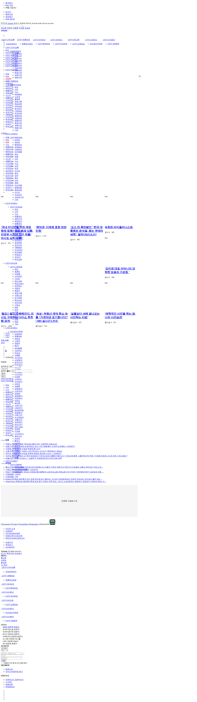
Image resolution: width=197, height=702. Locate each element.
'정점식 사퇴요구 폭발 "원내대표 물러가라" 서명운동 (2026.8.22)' (31, 444)
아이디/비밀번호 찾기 (14, 672)
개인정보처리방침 (12, 533)
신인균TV (19, 374)
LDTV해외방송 (16, 138)
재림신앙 (18, 77)
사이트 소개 (10, 529)
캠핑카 (17, 291)
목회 (16, 307)
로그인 (8, 12)
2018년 (17, 140)
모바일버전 (10, 547)
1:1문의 (18, 474)
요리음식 (18, 240)
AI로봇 (17, 274)
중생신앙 (18, 73)
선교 (16, 164)
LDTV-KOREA (11, 203)
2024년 (17, 142)
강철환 (17, 386)
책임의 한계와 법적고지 (15, 538)
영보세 (17, 339)
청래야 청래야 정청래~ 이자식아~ (22, 470)
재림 (16, 322)
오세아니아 (19, 197)
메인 (7, 50)
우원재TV (19, 422)
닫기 (3, 376)
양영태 (17, 394)
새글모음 (9, 684)
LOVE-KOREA (11, 328)
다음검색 (9, 357)
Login (3, 660)
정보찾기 (9, 17)
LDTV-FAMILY (11, 461)
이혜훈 (15, 28)
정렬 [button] (3, 340)
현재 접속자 (11, 627)
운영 (16, 315)
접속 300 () (10, 19)
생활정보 (18, 231)
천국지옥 (18, 113)
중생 (16, 317)
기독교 (17, 305)
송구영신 (18, 109)
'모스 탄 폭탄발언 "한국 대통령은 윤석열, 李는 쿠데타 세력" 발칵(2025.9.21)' (86, 231)
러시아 (17, 171)
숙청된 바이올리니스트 (119, 227)
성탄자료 (18, 106)
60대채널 (18, 94)
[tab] (98, 567)
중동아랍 (18, 190)
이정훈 (17, 377)
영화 (16, 157)
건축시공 (18, 295)
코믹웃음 (18, 243)
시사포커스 (19, 434)
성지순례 (18, 303)
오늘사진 (18, 56)
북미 (16, 178)
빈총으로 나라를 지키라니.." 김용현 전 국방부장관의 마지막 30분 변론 (33, 458)
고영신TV (19, 405)
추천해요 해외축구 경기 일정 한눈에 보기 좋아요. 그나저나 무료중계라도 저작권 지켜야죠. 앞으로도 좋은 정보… (53, 479)
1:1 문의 (8, 682)
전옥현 (17, 429)
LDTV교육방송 (16, 267)
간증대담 (18, 70)
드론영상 (18, 286)
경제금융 (18, 226)
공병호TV (19, 389)
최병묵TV (19, 396)
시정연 (17, 341)
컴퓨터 (17, 272)
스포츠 (17, 97)
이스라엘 (18, 185)
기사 (16, 92)
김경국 (17, 439)
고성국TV (19, 391)
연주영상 (18, 238)
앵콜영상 (18, 216)
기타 (16, 130)
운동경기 (18, 255)
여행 (16, 312)
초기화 (7, 333)
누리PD (18, 370)
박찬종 (17, 403)
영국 (16, 169)
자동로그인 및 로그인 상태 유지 (15, 663)
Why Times (19, 427)
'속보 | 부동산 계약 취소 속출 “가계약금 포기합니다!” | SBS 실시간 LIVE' (52, 317)
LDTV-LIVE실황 (12, 48)
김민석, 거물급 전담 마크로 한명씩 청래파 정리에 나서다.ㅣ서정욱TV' (33, 454)
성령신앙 (18, 75)
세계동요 (18, 147)
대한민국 (18, 219)
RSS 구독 (9, 5)
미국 (16, 166)
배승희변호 (19, 410)
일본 (16, 176)
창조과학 (18, 104)
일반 (16, 310)
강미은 (17, 384)
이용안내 (9, 542)
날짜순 (7, 335)
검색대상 (4, 366)
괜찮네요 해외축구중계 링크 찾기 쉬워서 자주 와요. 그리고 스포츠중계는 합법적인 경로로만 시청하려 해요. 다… (55, 481)
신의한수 (18, 379)
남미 (16, 180)
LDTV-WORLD (11, 134)
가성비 (17, 279)
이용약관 (9, 531)
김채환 (17, 355)
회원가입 (9, 14)
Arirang (10, 23)
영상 (16, 87)
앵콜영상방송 (15, 85)
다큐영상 (18, 149)
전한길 (17, 401)
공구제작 (18, 298)
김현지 (9, 28)
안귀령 (21, 28)
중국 (16, 173)
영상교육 (18, 281)
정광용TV (19, 413)
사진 (16, 90)
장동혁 (27, 28)
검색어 (5, 371)
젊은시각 (18, 436)
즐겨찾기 (9, 3)
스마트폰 (18, 276)
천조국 (17, 353)
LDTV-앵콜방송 (11, 81)
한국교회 (18, 259)
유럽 (16, 183)
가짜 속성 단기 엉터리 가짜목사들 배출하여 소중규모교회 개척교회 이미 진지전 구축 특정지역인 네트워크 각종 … (54, 472)
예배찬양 (18, 116)
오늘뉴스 (18, 58)
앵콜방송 (18, 336)
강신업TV (19, 358)
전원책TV (19, 398)
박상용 (3, 28)
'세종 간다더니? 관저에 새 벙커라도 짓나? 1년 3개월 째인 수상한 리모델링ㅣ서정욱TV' (40, 446)
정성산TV (19, 425)
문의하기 (9, 545)
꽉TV (17, 346)
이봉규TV (19, 420)
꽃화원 (17, 99)
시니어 (17, 228)
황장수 (17, 441)
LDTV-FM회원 (16, 465)
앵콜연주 (18, 121)
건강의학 (18, 233)
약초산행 (18, 101)
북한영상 (18, 221)
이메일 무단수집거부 (13, 536)
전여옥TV (19, 365)
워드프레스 (19, 284)
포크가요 (18, 245)
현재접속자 (10, 687)
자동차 (17, 288)
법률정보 (18, 224)
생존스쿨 (18, 293)
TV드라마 (19, 250)
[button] (3, 343)
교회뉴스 (18, 63)
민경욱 (17, 431)
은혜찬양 (18, 118)
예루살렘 (18, 188)
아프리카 (18, 195)
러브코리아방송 (16, 331)
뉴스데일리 (19, 417)
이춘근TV (19, 415)
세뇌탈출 (18, 348)
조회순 (7, 337)
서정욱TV (19, 360)
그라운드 (18, 351)
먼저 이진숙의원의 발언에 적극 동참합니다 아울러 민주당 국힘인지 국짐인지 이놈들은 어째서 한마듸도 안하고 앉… (54, 467)
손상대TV (19, 382)
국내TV (18, 257)
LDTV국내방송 (16, 207)
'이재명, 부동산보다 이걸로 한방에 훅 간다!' (22, 449)
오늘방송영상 (15, 51)
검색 (3, 373)
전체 (7, 74)
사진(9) (8, 79)
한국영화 (18, 252)
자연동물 (18, 152)
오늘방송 (18, 334)
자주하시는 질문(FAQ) (14, 680)
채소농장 (18, 300)
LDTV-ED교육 (11, 263)
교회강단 (18, 65)
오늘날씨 (18, 61)
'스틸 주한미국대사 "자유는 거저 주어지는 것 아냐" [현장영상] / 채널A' (33, 451)
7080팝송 (18, 248)
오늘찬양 (18, 68)
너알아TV (19, 408)
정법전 (17, 343)
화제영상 (18, 145)
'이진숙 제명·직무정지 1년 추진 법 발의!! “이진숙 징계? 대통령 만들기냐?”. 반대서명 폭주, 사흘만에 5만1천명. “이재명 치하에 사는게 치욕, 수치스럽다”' (66, 456)
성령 (16, 319)
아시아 (17, 192)
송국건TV (19, 362)
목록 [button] (7, 340)
